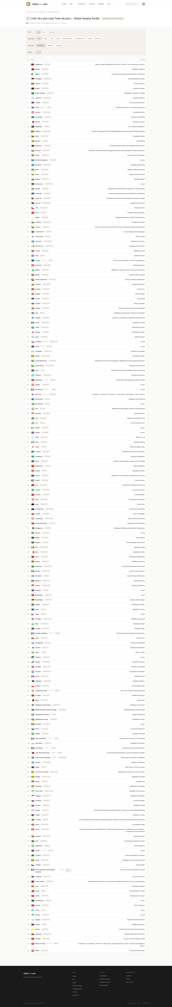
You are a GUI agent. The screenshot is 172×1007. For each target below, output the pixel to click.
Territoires (51, 32)
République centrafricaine (43, 705)
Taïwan (37, 851)
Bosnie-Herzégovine (41, 160)
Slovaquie (38, 801)
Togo (37, 886)
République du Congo (41, 719)
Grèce (37, 337)
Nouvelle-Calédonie (41, 633)
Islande (37, 433)
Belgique (38, 131)
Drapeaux (101, 4)
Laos (36, 485)
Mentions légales (131, 1003)
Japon (37, 447)
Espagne (37, 294)
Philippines (38, 681)
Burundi (37, 189)
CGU (138, 1003)
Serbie (37, 781)
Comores (38, 227)
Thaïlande (38, 877)
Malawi (37, 538)
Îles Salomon (39, 404)
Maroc (37, 557)
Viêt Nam (38, 939)
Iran (36, 423)
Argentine (38, 98)
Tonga (37, 891)
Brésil (37, 170)
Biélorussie (38, 146)
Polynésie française (41, 691)
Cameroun (38, 198)
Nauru (37, 609)
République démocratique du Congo (46, 710)
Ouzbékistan (39, 643)
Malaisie (37, 533)
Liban (37, 499)
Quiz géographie (103, 985)
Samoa (37, 767)
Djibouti (37, 270)
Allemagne (38, 79)
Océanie (90, 38)
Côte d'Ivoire (39, 246)
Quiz (109, 4)
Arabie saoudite (40, 93)
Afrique (45, 38)
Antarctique (98, 38)
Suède (37, 825)
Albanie (37, 69)
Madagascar (39, 528)
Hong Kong (38, 380)
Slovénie (37, 805)
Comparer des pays (104, 979)
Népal (37, 614)
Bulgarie (37, 179)
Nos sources (129, 982)
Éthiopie (37, 308)
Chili (36, 208)
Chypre (37, 217)
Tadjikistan (38, 846)
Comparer (92, 4)
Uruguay (37, 920)
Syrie (36, 841)
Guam (37, 346)
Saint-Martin (39, 748)
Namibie (37, 605)
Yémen (37, 950)
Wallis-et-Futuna (40, 944)
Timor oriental (39, 881)
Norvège (37, 629)
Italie (36, 442)
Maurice (37, 562)
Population (50, 45)
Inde (36, 409)
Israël (37, 437)
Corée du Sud (39, 237)
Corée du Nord (39, 232)
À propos (128, 976)
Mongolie (38, 590)
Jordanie (38, 452)
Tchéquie (38, 865)
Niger (37, 624)
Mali (36, 547)
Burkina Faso (39, 184)
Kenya (37, 461)
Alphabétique (40, 45)
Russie (37, 729)
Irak (36, 418)
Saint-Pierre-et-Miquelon (43, 758)
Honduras (38, 375)
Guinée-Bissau (39, 366)
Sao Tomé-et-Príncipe (41, 772)
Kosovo (37, 476)
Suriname (38, 836)
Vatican (37, 929)
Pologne (37, 686)
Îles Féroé (38, 394)
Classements (81, 4)
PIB (66, 45)
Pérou (37, 676)
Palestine (38, 657)
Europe (58, 38)
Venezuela (38, 934)
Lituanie (37, 514)
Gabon (37, 327)
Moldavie (38, 581)
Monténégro (39, 595)
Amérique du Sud (80, 38)
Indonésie (38, 413)
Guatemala (38, 351)
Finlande (37, 318)
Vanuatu (37, 924)
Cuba (36, 256)
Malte (37, 552)
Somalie (37, 810)
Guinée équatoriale (41, 361)
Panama (37, 662)
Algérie (37, 74)
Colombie (38, 222)
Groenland (38, 342)
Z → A (45, 52)
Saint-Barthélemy (40, 738)
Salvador (38, 762)
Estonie (37, 299)
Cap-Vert (38, 203)
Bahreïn (37, 122)
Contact (128, 979)
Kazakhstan (38, 456)
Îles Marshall (39, 399)
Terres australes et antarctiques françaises (45, 871)
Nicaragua (38, 619)
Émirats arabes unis (41, 280)
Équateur (38, 284)
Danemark (38, 265)
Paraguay (38, 667)
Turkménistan (39, 901)
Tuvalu (37, 910)
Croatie (37, 251)
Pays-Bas (38, 672)
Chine (37, 213)
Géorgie (37, 332)
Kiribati (37, 471)
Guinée (37, 356)
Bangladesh (38, 127)
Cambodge (38, 193)
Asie (52, 38)
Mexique (37, 571)
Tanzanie (38, 855)
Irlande (37, 428)
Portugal (38, 695)
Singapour (38, 796)
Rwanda (37, 734)
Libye (37, 504)
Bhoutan (37, 141)
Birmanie (38, 151)
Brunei (37, 174)
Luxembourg (39, 519)
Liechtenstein (39, 509)
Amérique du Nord (67, 38)
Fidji (36, 313)
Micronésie (38, 576)
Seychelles (38, 786)
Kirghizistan (39, 466)
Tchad (37, 860)
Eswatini (37, 303)
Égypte (37, 275)
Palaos (37, 652)
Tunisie (37, 896)
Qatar (37, 700)
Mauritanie (38, 566)
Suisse (37, 829)
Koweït (37, 480)
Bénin (37, 136)
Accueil (64, 4)
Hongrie (37, 385)
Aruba (37, 107)
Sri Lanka (38, 820)
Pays (71, 4)
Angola (37, 88)
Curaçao (37, 260)
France (37, 323)
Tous (38, 32)
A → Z (38, 52)
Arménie (37, 103)
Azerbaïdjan (39, 117)
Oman (37, 638)
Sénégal (37, 777)
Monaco (37, 585)
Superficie (59, 45)
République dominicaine (42, 715)
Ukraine (37, 915)
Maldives (38, 542)
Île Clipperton (39, 389)
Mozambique (39, 600)
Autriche (37, 112)
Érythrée (38, 289)
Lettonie (38, 495)
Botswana (38, 165)
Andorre (37, 84)
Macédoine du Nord (41, 523)
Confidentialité (145, 1003)
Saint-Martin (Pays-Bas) (42, 753)
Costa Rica (38, 241)
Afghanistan (38, 64)
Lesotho (37, 490)
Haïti (36, 370)
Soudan (37, 815)
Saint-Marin (38, 743)
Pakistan (37, 648)
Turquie (37, 905)
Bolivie (37, 155)
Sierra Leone (39, 791)
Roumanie (38, 724)
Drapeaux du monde (104, 982)
